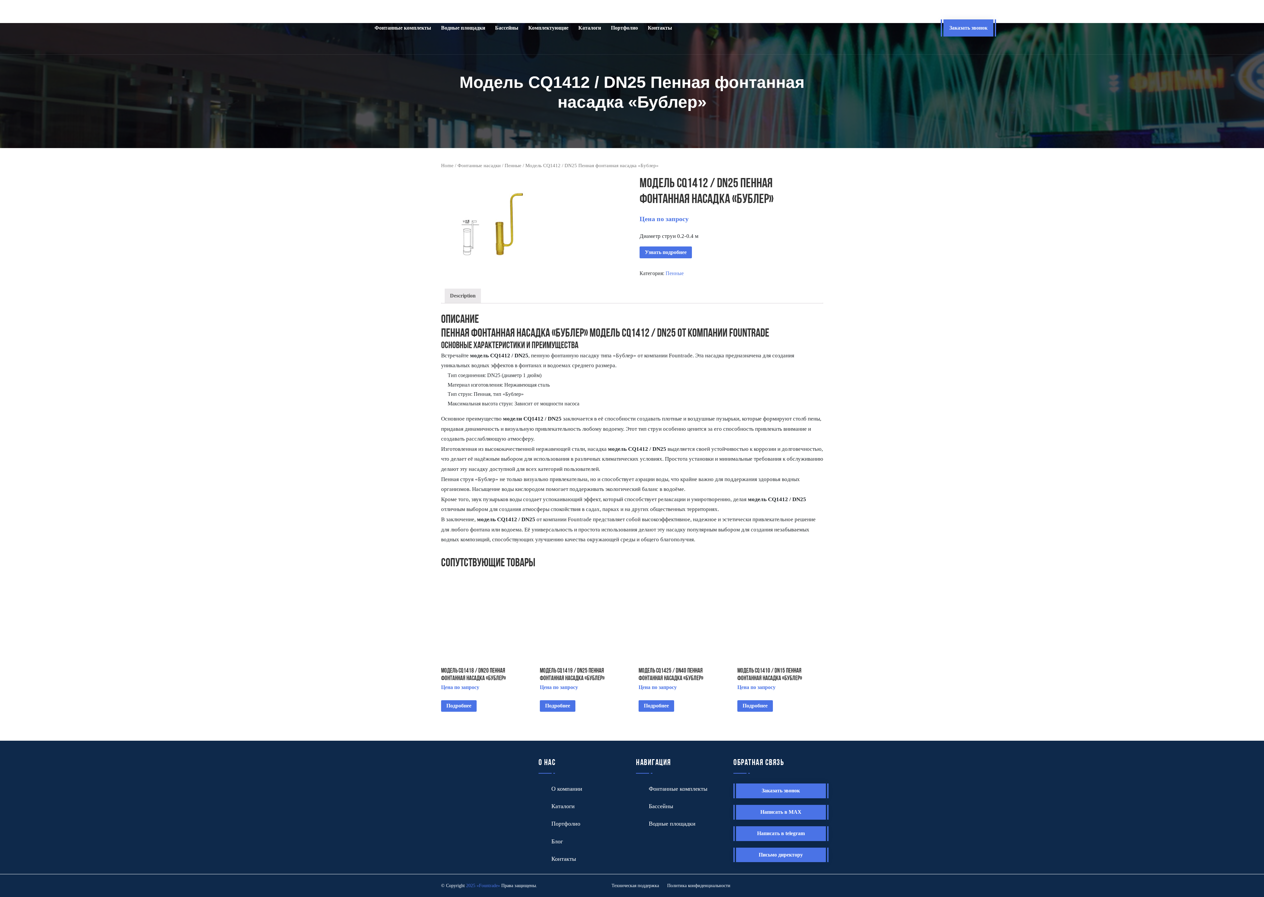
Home (447, 165)
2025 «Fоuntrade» (483, 885)
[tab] (463, 296)
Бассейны (506, 28)
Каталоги (589, 28)
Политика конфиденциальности (698, 885)
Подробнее (458, 705)
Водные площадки (463, 28)
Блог (557, 841)
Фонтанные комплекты (403, 28)
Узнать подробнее (666, 252)
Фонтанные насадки (479, 165)
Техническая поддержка (635, 885)
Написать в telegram (781, 833)
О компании (566, 788)
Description (463, 295)
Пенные (513, 165)
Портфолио (624, 28)
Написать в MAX (781, 812)
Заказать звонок (968, 28)
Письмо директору (781, 855)
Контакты (660, 28)
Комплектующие (548, 28)
